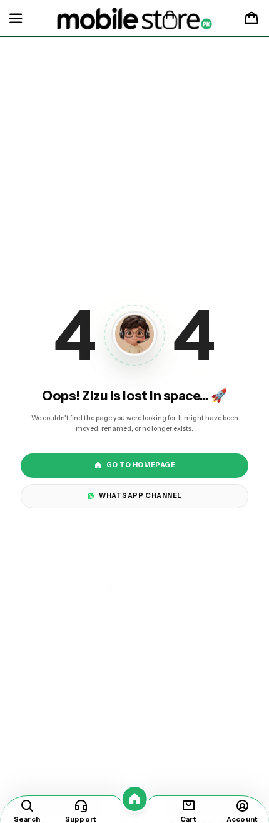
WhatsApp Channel (140, 496)
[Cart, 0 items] (251, 19)
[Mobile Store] (134, 19)
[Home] (135, 799)
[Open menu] (16, 19)
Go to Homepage (140, 465)
